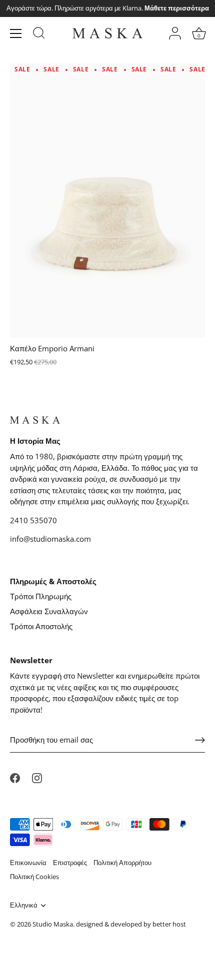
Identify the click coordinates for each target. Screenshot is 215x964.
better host (169, 924)
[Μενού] (16, 33)
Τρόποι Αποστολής (41, 626)
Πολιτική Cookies (34, 876)
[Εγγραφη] (200, 740)
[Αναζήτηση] (39, 34)
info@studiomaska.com (50, 539)
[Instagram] (37, 777)
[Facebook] (15, 777)
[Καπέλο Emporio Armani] (107, 200)
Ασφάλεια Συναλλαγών (49, 611)
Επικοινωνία (28, 862)
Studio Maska (52, 924)
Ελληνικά (24, 906)
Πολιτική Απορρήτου (123, 862)
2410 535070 (33, 520)
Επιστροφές (70, 862)
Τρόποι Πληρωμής (41, 596)
